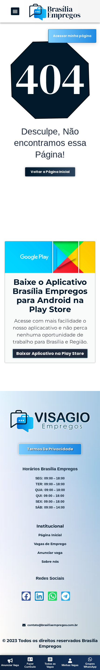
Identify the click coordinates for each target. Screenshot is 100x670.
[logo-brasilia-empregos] (55, 12)
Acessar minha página (72, 36)
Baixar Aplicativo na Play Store (50, 353)
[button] (15, 11)
